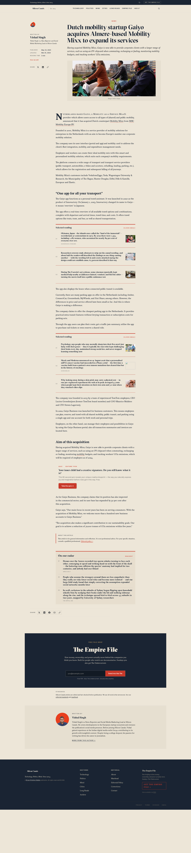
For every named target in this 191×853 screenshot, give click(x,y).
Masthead (115, 778)
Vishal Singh (38, 37)
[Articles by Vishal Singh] (35, 27)
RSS (154, 792)
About (137, 8)
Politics (89, 8)
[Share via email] (54, 613)
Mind (98, 8)
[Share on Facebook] (49, 613)
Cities (104, 8)
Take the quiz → (67, 486)
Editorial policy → (87, 541)
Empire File (127, 8)
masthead (74, 697)
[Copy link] (48, 67)
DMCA (164, 805)
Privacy (139, 805)
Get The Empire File (152, 2)
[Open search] (159, 9)
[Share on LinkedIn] (43, 67)
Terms (147, 805)
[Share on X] (38, 67)
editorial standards (62, 697)
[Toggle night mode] (139, 2)
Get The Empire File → (153, 785)
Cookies (156, 805)
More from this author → (84, 740)
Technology (78, 8)
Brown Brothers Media (33, 780)
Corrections (115, 786)
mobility (81, 454)
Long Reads (115, 8)
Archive (83, 795)
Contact (114, 790)
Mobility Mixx (116, 121)
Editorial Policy (117, 782)
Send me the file (115, 673)
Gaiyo (86, 114)
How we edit (34, 60)
